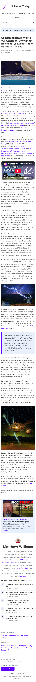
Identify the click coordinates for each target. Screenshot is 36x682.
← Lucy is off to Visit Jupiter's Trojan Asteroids (14, 637)
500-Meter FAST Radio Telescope (12, 113)
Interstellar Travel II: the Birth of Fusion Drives (19, 585)
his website (22, 576)
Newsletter (22, 13)
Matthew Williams (8, 50)
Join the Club (30, 13)
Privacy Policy (22, 673)
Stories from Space (22, 568)
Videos (9, 13)
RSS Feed (18, 18)
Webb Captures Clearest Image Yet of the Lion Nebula (19, 617)
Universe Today (20, 6)
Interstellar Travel (8, 563)
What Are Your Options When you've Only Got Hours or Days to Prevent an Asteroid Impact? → (16, 648)
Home (4, 13)
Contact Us (13, 673)
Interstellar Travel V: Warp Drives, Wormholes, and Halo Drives (17, 601)
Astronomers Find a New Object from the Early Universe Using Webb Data (20, 593)
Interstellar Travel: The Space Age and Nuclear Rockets (19, 609)
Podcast (14, 13)
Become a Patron (8, 669)
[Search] (33, 22)
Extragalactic (6, 52)
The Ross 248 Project (20, 560)
